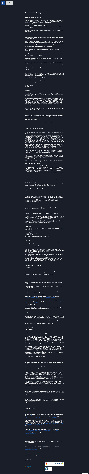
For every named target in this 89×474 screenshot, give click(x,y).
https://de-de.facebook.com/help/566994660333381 (50, 417)
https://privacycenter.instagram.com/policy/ (48, 430)
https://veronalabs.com (32, 269)
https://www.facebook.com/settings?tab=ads (37, 415)
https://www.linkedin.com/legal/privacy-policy (31, 449)
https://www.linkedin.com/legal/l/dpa (30, 447)
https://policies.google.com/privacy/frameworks (31, 297)
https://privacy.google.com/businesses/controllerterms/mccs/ (47, 297)
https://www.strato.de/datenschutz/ (50, 60)
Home (46, 455)
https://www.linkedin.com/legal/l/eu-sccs (41, 447)
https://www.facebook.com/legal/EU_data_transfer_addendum (33, 417)
